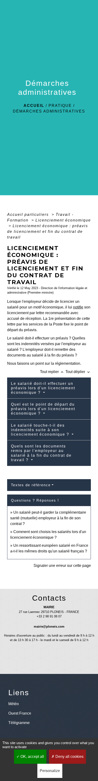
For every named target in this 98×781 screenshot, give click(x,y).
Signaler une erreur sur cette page (62, 566)
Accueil (34, 106)
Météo (13, 704)
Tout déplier (78, 372)
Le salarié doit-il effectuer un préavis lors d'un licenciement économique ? (43, 388)
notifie (78, 307)
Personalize (50, 771)
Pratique (60, 106)
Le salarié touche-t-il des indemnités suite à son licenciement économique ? (41, 429)
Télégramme (19, 723)
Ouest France (19, 713)
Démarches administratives (49, 111)
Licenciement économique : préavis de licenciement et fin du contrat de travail (47, 231)
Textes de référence (31, 485)
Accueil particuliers (28, 215)
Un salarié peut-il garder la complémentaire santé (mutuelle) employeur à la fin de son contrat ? (48, 518)
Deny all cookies (68, 757)
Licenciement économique (63, 220)
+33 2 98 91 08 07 (49, 616)
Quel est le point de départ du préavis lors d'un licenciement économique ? (43, 408)
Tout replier (52, 372)
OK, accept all (32, 757)
